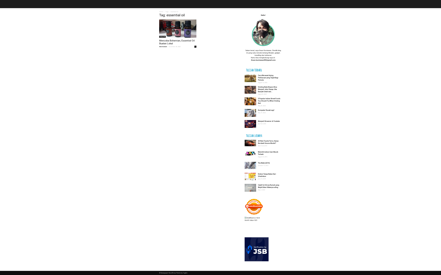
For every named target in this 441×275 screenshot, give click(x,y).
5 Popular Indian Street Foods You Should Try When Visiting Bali (269, 101)
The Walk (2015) (264, 163)
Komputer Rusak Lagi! (266, 110)
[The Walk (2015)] (250, 165)
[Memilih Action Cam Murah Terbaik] (250, 154)
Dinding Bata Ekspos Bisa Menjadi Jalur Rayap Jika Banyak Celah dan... (267, 89)
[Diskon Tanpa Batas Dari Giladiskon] (250, 177)
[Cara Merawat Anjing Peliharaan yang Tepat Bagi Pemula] (250, 78)
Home (161, 12)
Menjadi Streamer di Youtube (269, 121)
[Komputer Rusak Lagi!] (250, 113)
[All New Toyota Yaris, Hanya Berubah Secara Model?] (250, 143)
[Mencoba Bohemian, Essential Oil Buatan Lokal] (177, 29)
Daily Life (162, 37)
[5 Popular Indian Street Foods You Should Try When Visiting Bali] (250, 101)
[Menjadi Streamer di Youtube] (250, 124)
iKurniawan (163, 46)
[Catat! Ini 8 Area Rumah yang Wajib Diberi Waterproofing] (250, 188)
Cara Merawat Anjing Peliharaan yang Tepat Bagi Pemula (268, 77)
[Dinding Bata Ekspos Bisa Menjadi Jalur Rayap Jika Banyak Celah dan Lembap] (250, 90)
